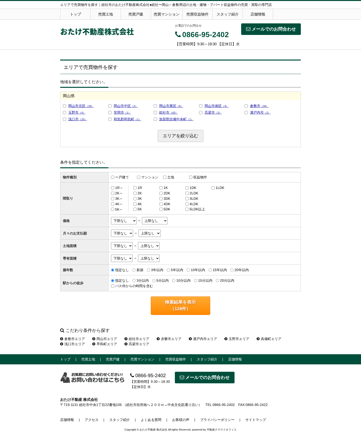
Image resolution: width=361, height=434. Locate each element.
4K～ (119, 204)
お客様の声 (180, 420)
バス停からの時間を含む (134, 286)
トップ (75, 14)
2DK (167, 193)
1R (140, 188)
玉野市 (76, 112)
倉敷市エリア (74, 339)
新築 (140, 270)
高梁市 (213, 112)
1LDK (220, 188)
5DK (167, 209)
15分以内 (205, 280)
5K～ (119, 209)
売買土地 (105, 14)
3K (140, 199)
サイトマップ (255, 420)
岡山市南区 (217, 106)
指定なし (122, 270)
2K (140, 193)
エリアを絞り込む (180, 135)
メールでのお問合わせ (274, 29)
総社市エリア (139, 339)
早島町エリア (107, 344)
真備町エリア (271, 339)
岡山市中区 (126, 106)
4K (140, 204)
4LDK (194, 204)
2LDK (194, 193)
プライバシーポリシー (217, 420)
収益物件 (200, 177)
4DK (167, 204)
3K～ (119, 199)
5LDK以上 (197, 209)
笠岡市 (122, 112)
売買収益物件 (197, 14)
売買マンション (167, 14)
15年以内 (220, 270)
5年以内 (177, 270)
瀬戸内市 (260, 112)
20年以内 (242, 270)
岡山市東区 (171, 106)
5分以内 (162, 280)
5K (140, 209)
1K (166, 188)
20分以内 (227, 280)
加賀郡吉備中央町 (176, 119)
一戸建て (122, 177)
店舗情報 (257, 14)
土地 (170, 177)
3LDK (194, 199)
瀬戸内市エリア (205, 339)
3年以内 (157, 270)
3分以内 (143, 280)
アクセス (91, 420)
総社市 (168, 112)
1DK (193, 188)
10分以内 (183, 280)
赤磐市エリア (171, 339)
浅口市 (77, 119)
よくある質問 (151, 420)
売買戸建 (135, 14)
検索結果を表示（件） (180, 305)
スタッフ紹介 (228, 14)
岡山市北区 (81, 106)
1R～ (119, 188)
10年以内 (198, 270)
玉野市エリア (239, 339)
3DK (167, 199)
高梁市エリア (139, 344)
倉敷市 (259, 106)
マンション (149, 177)
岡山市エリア (107, 339)
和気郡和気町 (127, 119)
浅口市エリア (74, 344)
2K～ (119, 193)
